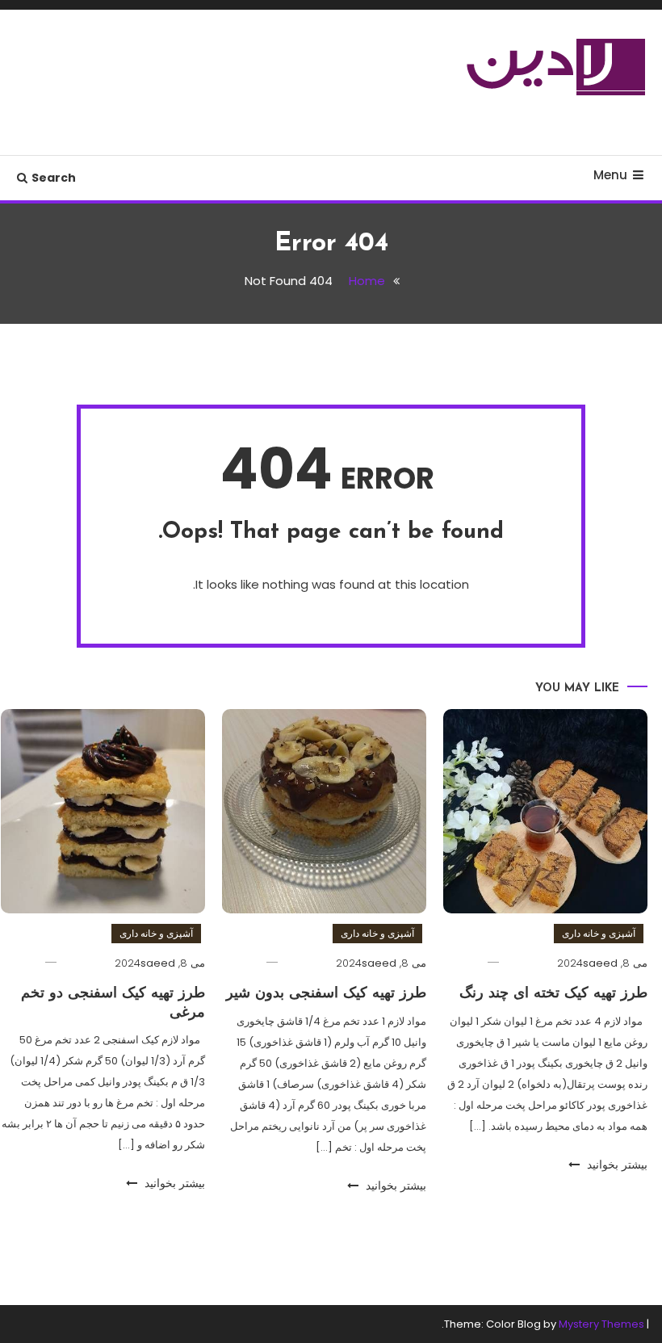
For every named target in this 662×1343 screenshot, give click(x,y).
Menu (610, 174)
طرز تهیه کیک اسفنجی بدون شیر (326, 994)
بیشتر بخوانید (615, 1164)
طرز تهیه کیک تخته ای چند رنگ (553, 994)
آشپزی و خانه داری (598, 933)
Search (53, 178)
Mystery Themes (601, 1324)
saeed (600, 963)
